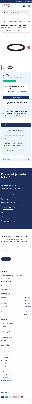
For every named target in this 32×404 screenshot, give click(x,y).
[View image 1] (4, 67)
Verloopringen (6, 21)
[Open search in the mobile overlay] (16, 11)
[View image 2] (10, 67)
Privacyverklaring (7, 380)
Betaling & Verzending (8, 352)
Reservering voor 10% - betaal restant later (17, 103)
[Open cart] (29, 6)
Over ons (5, 369)
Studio (4, 326)
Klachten (5, 363)
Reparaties (6, 357)
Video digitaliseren (8, 332)
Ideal (4, 340)
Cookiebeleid (6, 374)
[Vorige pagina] (2, 21)
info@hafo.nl (7, 221)
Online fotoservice (7, 337)
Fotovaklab (6, 334)
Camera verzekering (8, 323)
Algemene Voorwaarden (9, 372)
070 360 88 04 (8, 207)
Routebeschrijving (9, 194)
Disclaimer (5, 377)
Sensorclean (6, 329)
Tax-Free (5, 360)
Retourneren (6, 354)
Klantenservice (6, 349)
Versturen (6, 259)
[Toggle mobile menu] (24, 6)
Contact (5, 366)
